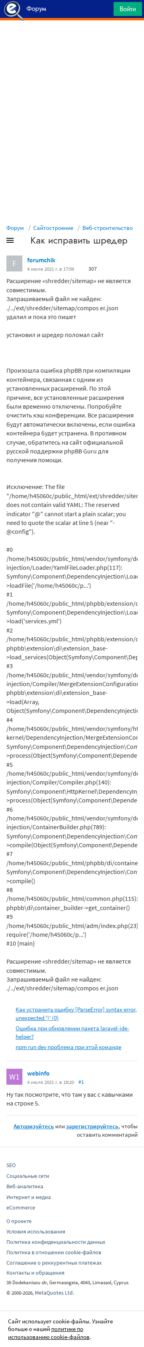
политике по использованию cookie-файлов (49, 1333)
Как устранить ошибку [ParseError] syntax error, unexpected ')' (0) (76, 1014)
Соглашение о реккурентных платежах (54, 1262)
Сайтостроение (53, 227)
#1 (81, 1082)
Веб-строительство (107, 227)
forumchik (41, 260)
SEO (11, 1165)
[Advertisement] (72, 40)
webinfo (38, 1073)
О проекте (19, 1221)
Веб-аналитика (24, 1186)
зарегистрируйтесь (92, 1126)
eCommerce (20, 1207)
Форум (15, 227)
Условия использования (35, 1231)
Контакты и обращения (35, 1272)
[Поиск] (105, 11)
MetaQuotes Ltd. (54, 1292)
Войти (128, 9)
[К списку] (23, 242)
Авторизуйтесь (34, 1126)
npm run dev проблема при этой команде (68, 1047)
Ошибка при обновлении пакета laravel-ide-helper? (72, 1032)
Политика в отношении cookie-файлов (53, 1252)
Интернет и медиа (28, 1197)
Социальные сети (27, 1175)
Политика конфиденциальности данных (55, 1241)
